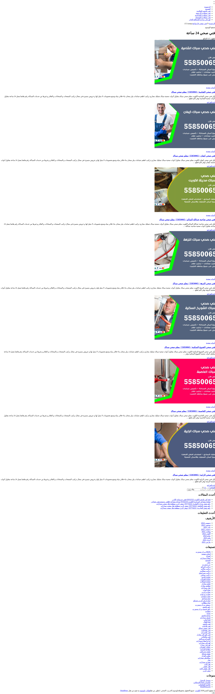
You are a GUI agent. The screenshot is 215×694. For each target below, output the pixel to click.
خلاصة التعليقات (205, 685)
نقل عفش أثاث (205, 669)
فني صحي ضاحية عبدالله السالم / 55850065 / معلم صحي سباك (187, 219)
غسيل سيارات (205, 618)
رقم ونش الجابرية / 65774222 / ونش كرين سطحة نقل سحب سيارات (185, 508)
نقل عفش (207, 666)
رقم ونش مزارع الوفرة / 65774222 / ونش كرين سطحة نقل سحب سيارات (183, 504)
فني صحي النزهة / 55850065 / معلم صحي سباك (194, 283)
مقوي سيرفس (205, 652)
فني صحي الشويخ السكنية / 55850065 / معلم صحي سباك (189, 347)
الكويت (197, 691)
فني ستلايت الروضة (203, 13)
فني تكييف (207, 624)
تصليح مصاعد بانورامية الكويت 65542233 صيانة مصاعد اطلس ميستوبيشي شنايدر (181, 502)
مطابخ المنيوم (205, 649)
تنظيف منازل (206, 586)
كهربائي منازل (205, 645)
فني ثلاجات (206, 626)
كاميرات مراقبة (205, 639)
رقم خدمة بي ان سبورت (201, 609)
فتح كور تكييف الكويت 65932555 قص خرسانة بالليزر (191, 500)
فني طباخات (206, 630)
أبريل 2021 (207, 540)
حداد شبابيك (206, 599)
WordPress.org (205, 687)
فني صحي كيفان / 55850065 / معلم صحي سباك (194, 156)
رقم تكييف (207, 607)
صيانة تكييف (206, 615)
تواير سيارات (206, 588)
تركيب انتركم (206, 567)
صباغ (209, 613)
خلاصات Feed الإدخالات (202, 683)
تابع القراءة (211, 102)
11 (205, 487)
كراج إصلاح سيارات (203, 641)
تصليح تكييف (206, 577)
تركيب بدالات (206, 569)
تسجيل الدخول (205, 680)
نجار (209, 660)
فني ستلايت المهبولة (203, 17)
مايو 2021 (207, 538)
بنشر (209, 562)
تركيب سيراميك (205, 573)
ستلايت (208, 611)
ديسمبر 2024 (206, 523)
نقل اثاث (207, 664)
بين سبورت (206, 565)
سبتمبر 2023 (206, 525)
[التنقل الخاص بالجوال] (214, 1)
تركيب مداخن (206, 575)
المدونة (208, 9)
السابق (212, 487)
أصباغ (208, 556)
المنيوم (208, 560)
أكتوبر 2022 (206, 534)
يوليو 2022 (207, 536)
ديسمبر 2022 (206, 529)
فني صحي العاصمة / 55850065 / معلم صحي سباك (193, 411)
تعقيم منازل (206, 584)
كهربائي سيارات (205, 643)
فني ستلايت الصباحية (203, 15)
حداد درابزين (206, 592)
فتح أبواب (207, 620)
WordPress (124, 691)
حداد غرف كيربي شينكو (202, 601)
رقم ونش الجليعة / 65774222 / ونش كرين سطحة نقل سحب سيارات (186, 506)
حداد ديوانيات (206, 596)
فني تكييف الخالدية (204, 11)
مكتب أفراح (206, 656)
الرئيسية (207, 7)
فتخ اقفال (207, 622)
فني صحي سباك (205, 628)
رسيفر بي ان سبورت (203, 605)
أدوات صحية (210, 88)
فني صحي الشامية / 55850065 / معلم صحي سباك (193, 92)
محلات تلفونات (205, 647)
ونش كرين (207, 671)
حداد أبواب (207, 590)
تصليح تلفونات (205, 579)
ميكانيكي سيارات (204, 658)
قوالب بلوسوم (145, 691)
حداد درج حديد (205, 594)
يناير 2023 (207, 527)
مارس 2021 (206, 542)
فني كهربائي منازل (204, 635)
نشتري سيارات (205, 662)
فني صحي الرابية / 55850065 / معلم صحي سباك (194, 475)
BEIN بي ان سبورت (203, 552)
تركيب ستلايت (205, 571)
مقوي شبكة (206, 654)
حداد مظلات (206, 603)
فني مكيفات (206, 637)
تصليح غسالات (205, 582)
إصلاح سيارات (205, 558)
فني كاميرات (206, 632)
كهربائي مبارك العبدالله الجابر (200, 20)
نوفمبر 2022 (206, 531)
